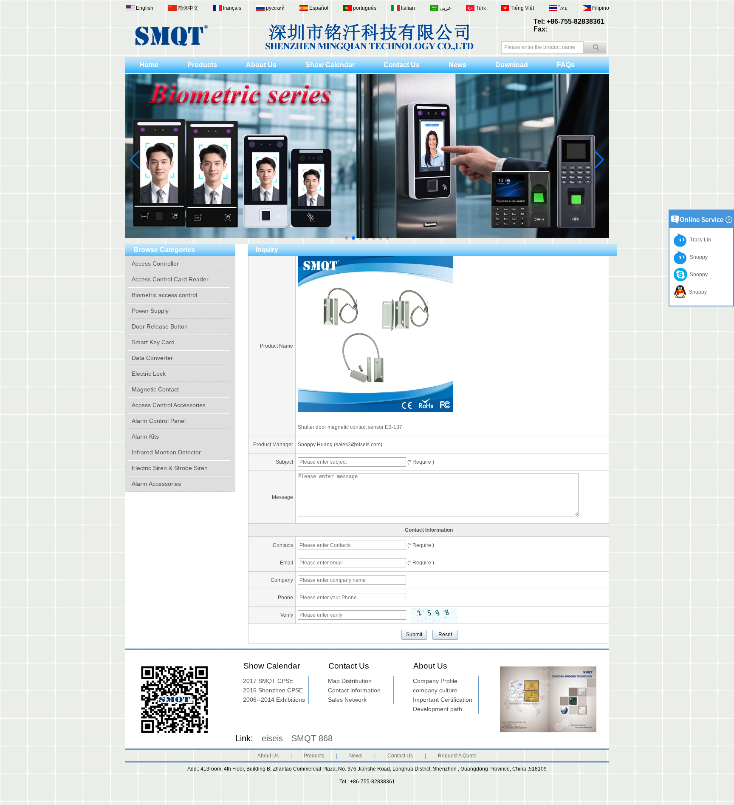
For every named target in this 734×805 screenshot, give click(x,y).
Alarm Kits (145, 436)
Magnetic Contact (155, 389)
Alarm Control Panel (159, 420)
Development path (437, 709)
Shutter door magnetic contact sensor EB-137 (350, 427)
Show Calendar (330, 64)
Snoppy (697, 257)
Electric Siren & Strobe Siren (170, 468)
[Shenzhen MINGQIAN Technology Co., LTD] (171, 44)
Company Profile (435, 680)
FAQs (566, 64)
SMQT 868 (312, 738)
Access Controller (155, 263)
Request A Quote (457, 756)
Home (148, 64)
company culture (435, 690)
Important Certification (442, 699)
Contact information (354, 690)
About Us (261, 64)
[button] (346, 238)
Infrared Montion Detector (166, 452)
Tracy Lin (699, 240)
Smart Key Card (153, 342)
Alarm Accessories (156, 483)
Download (511, 64)
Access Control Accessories (169, 405)
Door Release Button (160, 326)
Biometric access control (164, 295)
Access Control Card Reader (170, 279)
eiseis (272, 738)
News (457, 64)
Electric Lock (149, 373)
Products (202, 64)
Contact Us (402, 64)
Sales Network (347, 699)
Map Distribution (350, 680)
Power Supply (150, 310)
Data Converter (152, 357)
